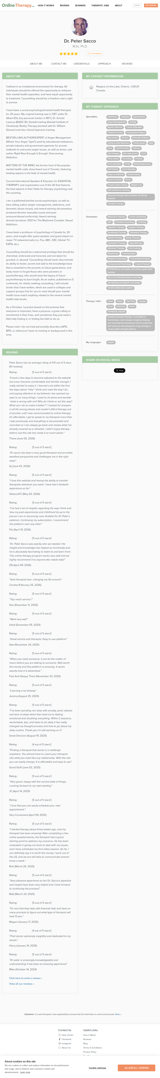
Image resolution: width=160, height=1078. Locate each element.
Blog (85, 1043)
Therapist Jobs (100, 5)
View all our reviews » (21, 983)
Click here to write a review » (25, 978)
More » (118, 1014)
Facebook (66, 1039)
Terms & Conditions (92, 1047)
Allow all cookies (137, 1068)
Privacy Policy (89, 1052)
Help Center (67, 1035)
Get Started (151, 5)
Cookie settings (97, 1068)
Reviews (64, 5)
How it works (46, 5)
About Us (66, 1047)
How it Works (89, 1035)
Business (80, 5)
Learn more (25, 1072)
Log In (137, 5)
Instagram (66, 1043)
